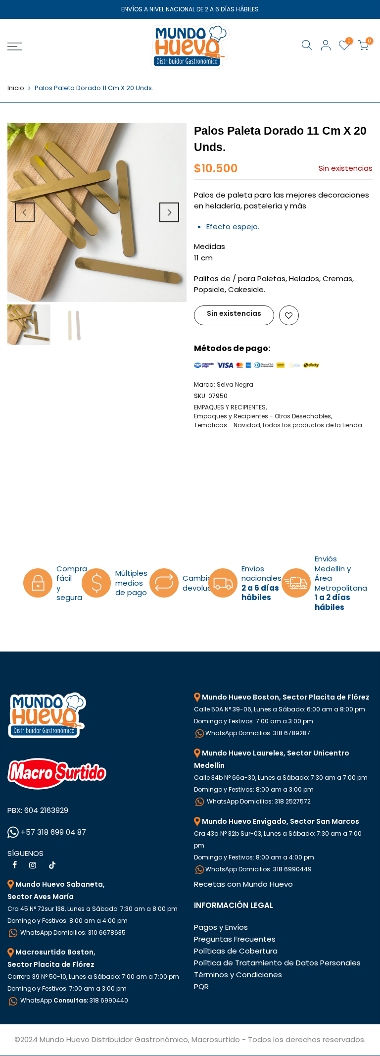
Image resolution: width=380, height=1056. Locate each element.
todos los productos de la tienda (312, 425)
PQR (201, 986)
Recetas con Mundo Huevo (243, 884)
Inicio (15, 88)
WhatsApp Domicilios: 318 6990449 (258, 869)
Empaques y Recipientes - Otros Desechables (262, 416)
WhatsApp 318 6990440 (73, 1000)
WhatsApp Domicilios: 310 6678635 (72, 932)
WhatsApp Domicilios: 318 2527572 (258, 801)
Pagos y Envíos (221, 927)
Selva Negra (235, 384)
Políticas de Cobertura (236, 951)
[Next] (169, 212)
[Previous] (25, 212)
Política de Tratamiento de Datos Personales (277, 962)
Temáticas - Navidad (227, 425)
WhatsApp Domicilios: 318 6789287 (257, 733)
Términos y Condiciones (238, 974)
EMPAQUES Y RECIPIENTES (230, 407)
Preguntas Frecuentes (235, 939)
